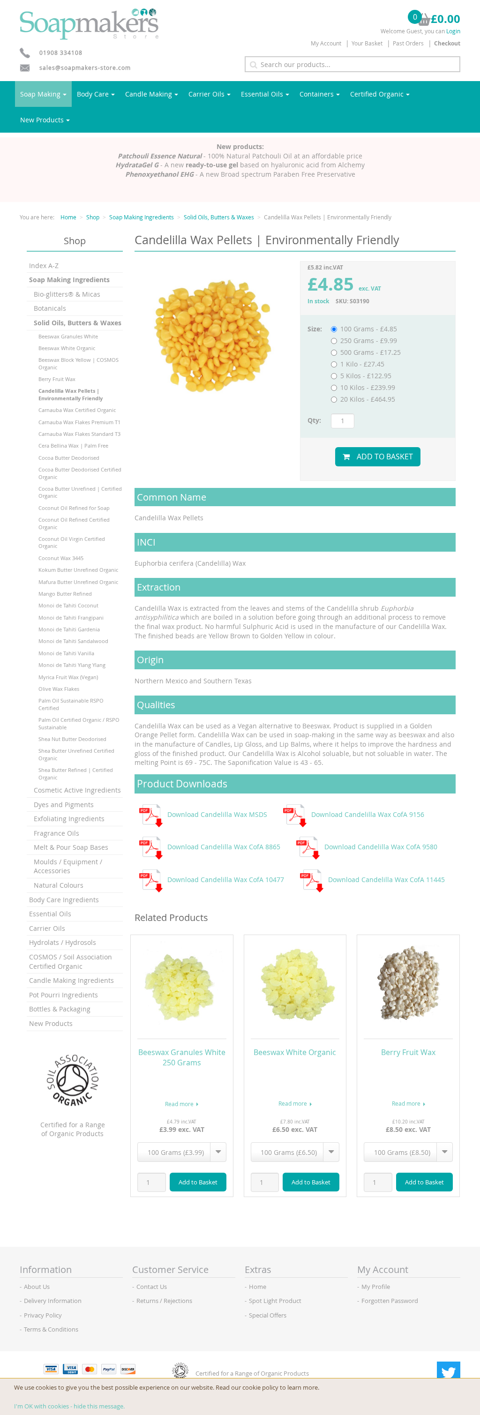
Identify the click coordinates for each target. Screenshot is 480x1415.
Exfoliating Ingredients (69, 818)
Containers (317, 94)
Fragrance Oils (56, 833)
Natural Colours (58, 885)
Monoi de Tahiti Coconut (68, 605)
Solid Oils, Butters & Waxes (219, 217)
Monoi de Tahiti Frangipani (71, 617)
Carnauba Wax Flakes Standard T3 (79, 433)
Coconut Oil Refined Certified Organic (74, 523)
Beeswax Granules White (68, 336)
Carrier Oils (206, 94)
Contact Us (151, 1286)
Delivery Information (53, 1300)
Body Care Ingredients (64, 899)
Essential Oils (262, 94)
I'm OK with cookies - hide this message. (69, 1406)
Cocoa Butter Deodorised (68, 457)
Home (68, 217)
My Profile (375, 1286)
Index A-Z (44, 265)
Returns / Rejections (164, 1300)
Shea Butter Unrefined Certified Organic (76, 754)
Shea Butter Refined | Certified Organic (75, 773)
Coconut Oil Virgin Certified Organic (71, 542)
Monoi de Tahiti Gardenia (69, 629)
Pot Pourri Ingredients (63, 994)
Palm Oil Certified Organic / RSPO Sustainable (79, 723)
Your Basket (367, 43)
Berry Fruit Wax (56, 378)
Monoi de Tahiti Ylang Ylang (71, 664)
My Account (326, 43)
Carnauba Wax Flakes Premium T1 (79, 422)
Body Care (93, 94)
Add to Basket (385, 456)
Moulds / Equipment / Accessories (68, 866)
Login (453, 31)
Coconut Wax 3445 (60, 558)
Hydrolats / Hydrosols (62, 942)
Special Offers (267, 1315)
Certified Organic (377, 94)
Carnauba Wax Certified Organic (77, 409)
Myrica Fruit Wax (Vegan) (68, 677)
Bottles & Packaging (59, 1008)
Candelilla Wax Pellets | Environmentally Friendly (70, 394)
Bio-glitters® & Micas (67, 294)
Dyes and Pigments (64, 804)
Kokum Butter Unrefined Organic (78, 569)
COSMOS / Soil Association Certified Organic (70, 961)
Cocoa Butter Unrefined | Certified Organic (80, 492)
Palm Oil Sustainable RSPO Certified (71, 704)
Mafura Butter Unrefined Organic (78, 581)
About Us (37, 1286)
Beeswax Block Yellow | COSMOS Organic (78, 363)
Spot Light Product (275, 1300)
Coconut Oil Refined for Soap (74, 507)
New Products (42, 119)
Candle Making (148, 94)
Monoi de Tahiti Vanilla (66, 653)
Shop (92, 217)
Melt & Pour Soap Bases (71, 847)
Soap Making (40, 94)
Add (198, 1182)
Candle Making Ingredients (71, 980)
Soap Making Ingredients (141, 217)
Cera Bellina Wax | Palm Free (73, 445)
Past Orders (408, 43)
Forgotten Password (389, 1300)
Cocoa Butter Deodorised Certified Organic (79, 473)
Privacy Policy (43, 1315)
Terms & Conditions (51, 1329)
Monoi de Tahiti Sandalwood (73, 640)
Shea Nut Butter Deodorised (72, 738)
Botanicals (50, 308)
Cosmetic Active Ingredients (77, 790)
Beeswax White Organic (66, 348)
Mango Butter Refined (65, 593)
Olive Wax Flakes (58, 688)
